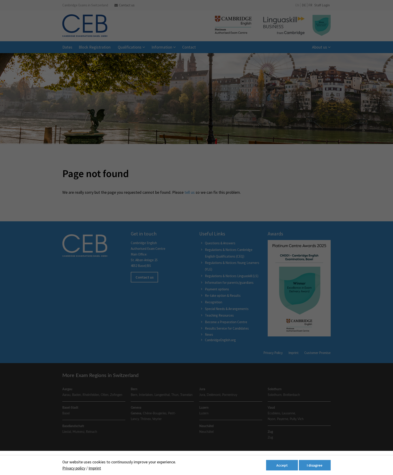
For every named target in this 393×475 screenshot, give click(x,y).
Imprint (94, 468)
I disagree (314, 465)
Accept (282, 465)
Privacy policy (73, 468)
